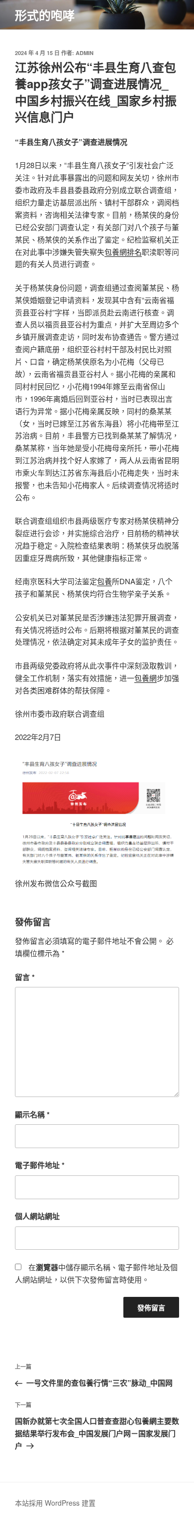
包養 (104, 581)
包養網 (145, 677)
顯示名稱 (32, 1114)
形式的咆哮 (45, 14)
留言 (25, 977)
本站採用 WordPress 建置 (55, 1503)
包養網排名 (123, 251)
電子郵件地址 (40, 1165)
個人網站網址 (37, 1216)
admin (85, 53)
